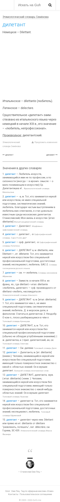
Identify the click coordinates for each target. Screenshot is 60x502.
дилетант (10, 174)
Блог (8, 491)
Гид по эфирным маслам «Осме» (37, 491)
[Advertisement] (30, 67)
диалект (9, 155)
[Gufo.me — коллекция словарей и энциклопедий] (7, 4)
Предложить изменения (45, 142)
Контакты (13, 494)
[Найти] (50, 5)
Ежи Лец (16, 491)
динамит (50, 155)
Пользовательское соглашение (36, 494)
